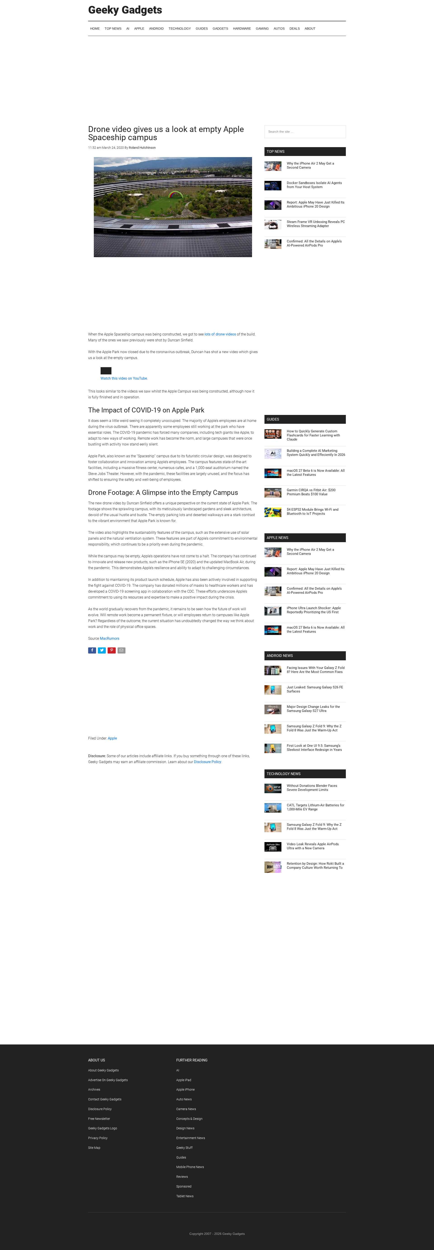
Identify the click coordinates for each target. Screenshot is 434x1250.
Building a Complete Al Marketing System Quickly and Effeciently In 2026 (316, 453)
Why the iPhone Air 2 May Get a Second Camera (310, 165)
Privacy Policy (98, 1138)
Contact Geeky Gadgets (104, 1099)
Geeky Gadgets (125, 9)
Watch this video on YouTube (124, 452)
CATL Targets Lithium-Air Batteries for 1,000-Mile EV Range (315, 807)
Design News (185, 1128)
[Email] (122, 725)
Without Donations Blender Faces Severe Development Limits (312, 788)
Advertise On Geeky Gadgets (108, 1080)
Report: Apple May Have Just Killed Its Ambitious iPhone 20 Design (315, 204)
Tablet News (184, 1196)
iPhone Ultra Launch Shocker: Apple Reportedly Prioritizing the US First (314, 610)
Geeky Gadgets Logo (102, 1128)
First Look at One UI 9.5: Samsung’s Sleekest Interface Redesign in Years (314, 748)
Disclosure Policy (207, 835)
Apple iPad (183, 1080)
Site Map (94, 1147)
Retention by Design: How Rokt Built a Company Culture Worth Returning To (315, 866)
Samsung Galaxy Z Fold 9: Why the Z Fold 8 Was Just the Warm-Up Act (314, 728)
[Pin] (112, 725)
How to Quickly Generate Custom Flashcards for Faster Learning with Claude (313, 435)
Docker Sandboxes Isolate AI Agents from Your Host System (314, 185)
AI (177, 1070)
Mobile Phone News (190, 1167)
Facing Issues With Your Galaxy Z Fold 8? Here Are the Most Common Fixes (315, 670)
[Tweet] (102, 725)
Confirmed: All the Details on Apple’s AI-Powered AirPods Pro (314, 243)
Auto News (184, 1099)
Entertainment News (190, 1138)
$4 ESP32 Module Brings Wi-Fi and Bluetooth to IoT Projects (312, 512)
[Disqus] (173, 914)
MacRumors (109, 712)
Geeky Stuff (184, 1147)
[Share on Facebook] (92, 725)
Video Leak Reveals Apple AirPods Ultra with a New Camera (313, 846)
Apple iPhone (185, 1089)
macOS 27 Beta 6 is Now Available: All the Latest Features (316, 473)
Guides (181, 1157)
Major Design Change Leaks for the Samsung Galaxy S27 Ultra (313, 709)
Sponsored (183, 1186)
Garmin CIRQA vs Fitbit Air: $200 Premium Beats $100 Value (311, 492)
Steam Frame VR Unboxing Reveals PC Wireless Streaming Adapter (316, 224)
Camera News (186, 1109)
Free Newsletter (99, 1119)
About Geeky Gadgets (103, 1070)
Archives (94, 1089)
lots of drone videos (220, 334)
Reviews (182, 1176)
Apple (112, 812)
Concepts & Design (189, 1119)
